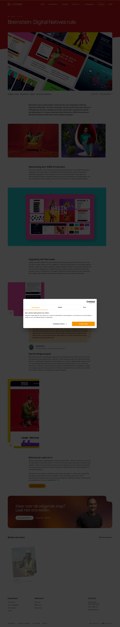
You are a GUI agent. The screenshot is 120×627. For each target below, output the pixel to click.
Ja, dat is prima (83, 323)
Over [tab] (84, 307)
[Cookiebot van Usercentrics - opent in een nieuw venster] (88, 302)
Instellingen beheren (59, 323)
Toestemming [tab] (35, 307)
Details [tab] (60, 307)
